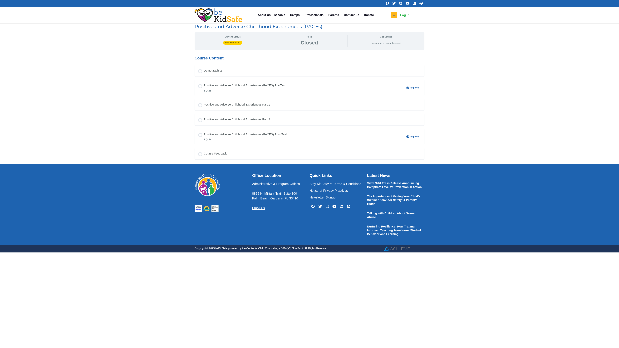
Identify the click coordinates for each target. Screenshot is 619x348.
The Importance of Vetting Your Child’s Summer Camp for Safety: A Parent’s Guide (393, 200)
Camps (295, 15)
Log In (404, 15)
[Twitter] (394, 3)
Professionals (314, 15)
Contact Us (351, 15)
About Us (264, 15)
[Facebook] (387, 3)
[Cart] (394, 15)
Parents (333, 15)
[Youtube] (407, 3)
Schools (279, 15)
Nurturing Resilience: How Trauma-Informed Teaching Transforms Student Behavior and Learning (394, 230)
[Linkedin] (414, 3)
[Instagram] (400, 3)
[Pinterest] (421, 3)
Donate (369, 15)
